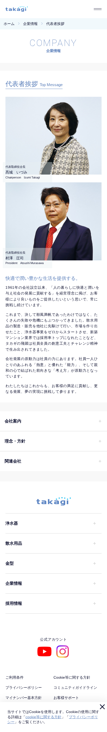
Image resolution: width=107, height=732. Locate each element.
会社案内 (13, 421)
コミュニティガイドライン (75, 687)
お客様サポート (66, 698)
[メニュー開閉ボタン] (98, 9)
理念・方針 (15, 441)
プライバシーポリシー (23, 687)
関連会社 (13, 461)
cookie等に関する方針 (43, 717)
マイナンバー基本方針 (23, 698)
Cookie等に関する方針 (72, 677)
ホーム (9, 23)
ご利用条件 (14, 677)
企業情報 (30, 23)
